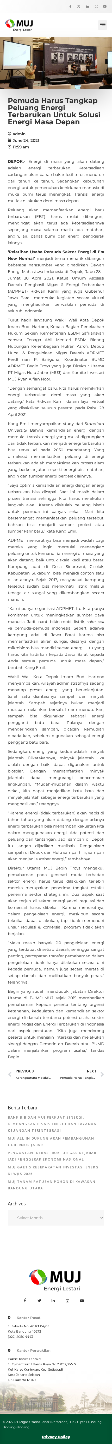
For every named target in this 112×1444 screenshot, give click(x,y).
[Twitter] (76, 6)
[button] (102, 25)
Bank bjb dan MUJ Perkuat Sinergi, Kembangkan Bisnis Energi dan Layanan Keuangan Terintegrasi (52, 1124)
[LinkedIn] (85, 6)
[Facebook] (67, 6)
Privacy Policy (56, 1437)
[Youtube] (103, 6)
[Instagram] (94, 6)
